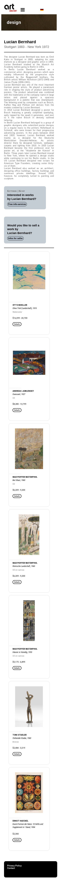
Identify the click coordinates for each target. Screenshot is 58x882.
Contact (11, 868)
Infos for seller (15, 238)
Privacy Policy (14, 865)
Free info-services (17, 204)
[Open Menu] (23, 10)
